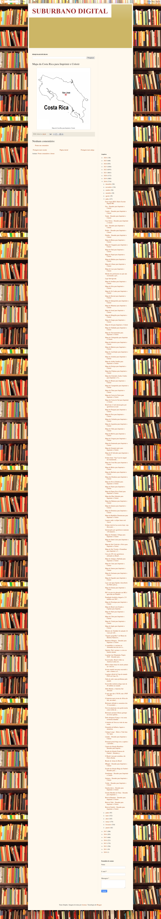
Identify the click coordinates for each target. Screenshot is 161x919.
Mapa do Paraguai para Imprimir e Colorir (116, 410)
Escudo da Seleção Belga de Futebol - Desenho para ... (117, 769)
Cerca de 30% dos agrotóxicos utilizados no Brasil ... (114, 555)
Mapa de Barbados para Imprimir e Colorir (116, 473)
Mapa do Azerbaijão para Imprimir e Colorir (116, 353)
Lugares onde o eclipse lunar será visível (115, 521)
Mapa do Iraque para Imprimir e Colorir (115, 321)
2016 (105, 834)
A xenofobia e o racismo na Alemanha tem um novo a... (114, 646)
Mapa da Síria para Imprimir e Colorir (114, 287)
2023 (105, 167)
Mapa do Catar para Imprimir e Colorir (115, 564)
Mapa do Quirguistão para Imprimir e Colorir (116, 302)
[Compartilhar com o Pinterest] (62, 134)
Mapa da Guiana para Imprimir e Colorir (115, 589)
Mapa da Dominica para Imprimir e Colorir (116, 512)
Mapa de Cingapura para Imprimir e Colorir (116, 246)
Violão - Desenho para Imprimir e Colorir (115, 784)
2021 (105, 173)
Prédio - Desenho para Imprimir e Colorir (115, 231)
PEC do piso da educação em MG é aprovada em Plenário (116, 593)
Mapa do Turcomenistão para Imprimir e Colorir (114, 334)
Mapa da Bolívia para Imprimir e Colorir (115, 435)
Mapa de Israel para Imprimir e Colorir (115, 311)
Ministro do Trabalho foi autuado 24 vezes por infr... (116, 632)
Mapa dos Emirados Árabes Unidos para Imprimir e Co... (116, 377)
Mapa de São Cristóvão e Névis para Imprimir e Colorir (116, 545)
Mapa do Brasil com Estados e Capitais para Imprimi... (114, 608)
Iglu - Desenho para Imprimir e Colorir (115, 226)
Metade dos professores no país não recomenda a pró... (116, 275)
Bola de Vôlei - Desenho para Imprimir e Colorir (114, 803)
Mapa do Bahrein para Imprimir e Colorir (115, 348)
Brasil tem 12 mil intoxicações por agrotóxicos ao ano (115, 406)
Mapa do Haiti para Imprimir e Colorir (114, 613)
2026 (105, 158)
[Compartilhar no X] (58, 134)
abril (107, 819)
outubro (108, 190)
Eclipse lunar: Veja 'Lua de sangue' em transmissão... (116, 459)
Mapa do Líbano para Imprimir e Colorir (115, 265)
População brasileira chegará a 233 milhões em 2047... (116, 598)
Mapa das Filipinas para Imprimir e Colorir (116, 372)
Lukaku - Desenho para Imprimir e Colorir (116, 738)
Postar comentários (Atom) (46, 153)
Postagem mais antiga (87, 150)
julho (107, 199)
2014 (105, 840)
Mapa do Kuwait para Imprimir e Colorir (115, 297)
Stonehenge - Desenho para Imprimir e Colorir (116, 774)
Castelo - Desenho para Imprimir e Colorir (116, 212)
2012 (105, 846)
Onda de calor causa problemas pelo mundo (116, 680)
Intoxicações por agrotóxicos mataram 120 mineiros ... (117, 531)
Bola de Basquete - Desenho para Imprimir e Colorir (115, 798)
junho (108, 813)
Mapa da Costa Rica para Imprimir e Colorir (116, 463)
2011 (105, 849)
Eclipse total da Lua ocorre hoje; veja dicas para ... (116, 526)
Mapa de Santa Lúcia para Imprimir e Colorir (116, 540)
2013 (105, 843)
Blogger (99, 905)
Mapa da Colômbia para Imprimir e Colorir (116, 420)
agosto (108, 196)
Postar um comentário (42, 145)
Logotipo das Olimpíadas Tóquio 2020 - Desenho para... (115, 656)
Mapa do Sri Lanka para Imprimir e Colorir (116, 292)
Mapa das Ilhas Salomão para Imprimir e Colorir (114, 497)
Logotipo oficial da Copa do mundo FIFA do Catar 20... (116, 675)
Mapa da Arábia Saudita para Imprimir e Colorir (114, 362)
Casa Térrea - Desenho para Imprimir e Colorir (116, 222)
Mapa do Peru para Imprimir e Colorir (114, 415)
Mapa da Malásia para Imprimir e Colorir (115, 260)
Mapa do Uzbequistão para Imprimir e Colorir (116, 338)
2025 (105, 161)
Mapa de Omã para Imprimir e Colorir (114, 251)
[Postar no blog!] (56, 134)
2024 (105, 164)
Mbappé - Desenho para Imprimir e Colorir (116, 765)
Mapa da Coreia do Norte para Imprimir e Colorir (114, 396)
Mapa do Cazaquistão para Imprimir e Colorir (117, 386)
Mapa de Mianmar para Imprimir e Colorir (116, 306)
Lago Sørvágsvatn (110, 278)
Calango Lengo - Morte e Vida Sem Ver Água (116, 733)
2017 (105, 831)
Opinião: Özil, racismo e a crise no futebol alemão (116, 651)
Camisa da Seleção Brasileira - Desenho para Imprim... (114, 747)
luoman (84, 905)
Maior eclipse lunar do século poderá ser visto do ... (116, 665)
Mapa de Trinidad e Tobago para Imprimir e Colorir (115, 536)
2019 (105, 178)
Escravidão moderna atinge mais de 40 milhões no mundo (116, 685)
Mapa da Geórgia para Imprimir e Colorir (115, 367)
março (108, 822)
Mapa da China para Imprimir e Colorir (115, 391)
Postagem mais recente (40, 150)
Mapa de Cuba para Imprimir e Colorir (114, 617)
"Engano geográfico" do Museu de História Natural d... (115, 637)
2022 (105, 169)
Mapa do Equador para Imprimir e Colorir (115, 579)
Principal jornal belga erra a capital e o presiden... (116, 743)
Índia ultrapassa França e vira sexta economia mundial (116, 718)
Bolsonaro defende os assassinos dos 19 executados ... (116, 704)
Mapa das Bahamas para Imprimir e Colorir (116, 502)
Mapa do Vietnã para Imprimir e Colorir (115, 622)
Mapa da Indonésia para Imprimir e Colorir (116, 343)
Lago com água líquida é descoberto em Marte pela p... (116, 584)
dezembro (109, 184)
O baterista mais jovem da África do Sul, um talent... (116, 699)
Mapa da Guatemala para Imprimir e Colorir (116, 444)
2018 (105, 181)
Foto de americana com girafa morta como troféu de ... (116, 709)
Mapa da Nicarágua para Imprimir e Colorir (116, 603)
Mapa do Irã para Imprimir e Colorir (116, 325)
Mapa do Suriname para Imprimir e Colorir (116, 574)
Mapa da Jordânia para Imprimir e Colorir (115, 282)
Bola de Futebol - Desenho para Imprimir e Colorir (115, 808)
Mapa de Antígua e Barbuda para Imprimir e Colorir (115, 560)
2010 (105, 852)
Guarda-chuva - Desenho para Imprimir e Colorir (114, 789)
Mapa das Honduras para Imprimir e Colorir (116, 478)
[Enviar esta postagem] (50, 134)
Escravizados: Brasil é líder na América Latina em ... (114, 661)
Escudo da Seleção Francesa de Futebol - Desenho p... (114, 752)
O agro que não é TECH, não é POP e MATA (116, 694)
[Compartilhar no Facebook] (60, 134)
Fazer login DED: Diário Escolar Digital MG (115, 202)
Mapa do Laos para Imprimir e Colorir (114, 270)
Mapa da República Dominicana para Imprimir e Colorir (116, 516)
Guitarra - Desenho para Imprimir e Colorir (116, 779)
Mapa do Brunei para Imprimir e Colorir (115, 382)
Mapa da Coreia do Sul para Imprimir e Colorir (117, 401)
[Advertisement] (80, 34)
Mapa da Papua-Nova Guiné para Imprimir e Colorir (115, 492)
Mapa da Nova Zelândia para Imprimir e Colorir (114, 483)
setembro (109, 193)
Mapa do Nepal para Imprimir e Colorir (115, 255)
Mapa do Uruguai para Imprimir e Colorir (115, 439)
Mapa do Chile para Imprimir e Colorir (115, 430)
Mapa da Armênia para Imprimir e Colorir (115, 358)
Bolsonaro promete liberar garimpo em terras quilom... (116, 714)
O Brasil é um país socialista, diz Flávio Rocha (115, 757)
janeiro (108, 828)
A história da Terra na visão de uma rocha (116, 723)
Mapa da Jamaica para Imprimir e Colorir (115, 507)
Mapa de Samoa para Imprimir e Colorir (115, 569)
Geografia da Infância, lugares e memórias (115, 728)
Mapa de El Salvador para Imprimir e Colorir (116, 454)
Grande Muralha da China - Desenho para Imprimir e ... (116, 794)
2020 (105, 175)
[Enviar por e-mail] (54, 134)
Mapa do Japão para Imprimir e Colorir (115, 627)
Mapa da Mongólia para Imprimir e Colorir (116, 316)
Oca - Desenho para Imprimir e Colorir (115, 207)
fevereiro (109, 825)
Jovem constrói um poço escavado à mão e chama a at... (116, 670)
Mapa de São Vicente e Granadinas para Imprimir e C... (116, 550)
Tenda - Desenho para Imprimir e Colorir (115, 217)
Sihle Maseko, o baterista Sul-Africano (114, 690)
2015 (105, 837)
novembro (109, 187)
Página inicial (64, 150)
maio (107, 816)
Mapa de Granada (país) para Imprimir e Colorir (114, 449)
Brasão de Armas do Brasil (113, 761)
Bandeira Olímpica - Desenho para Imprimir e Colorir (115, 641)
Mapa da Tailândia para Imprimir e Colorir (116, 329)
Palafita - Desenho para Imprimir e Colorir (116, 236)
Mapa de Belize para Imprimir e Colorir (115, 468)
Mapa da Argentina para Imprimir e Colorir (116, 425)
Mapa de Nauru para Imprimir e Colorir (115, 488)
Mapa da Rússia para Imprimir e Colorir (115, 241)
